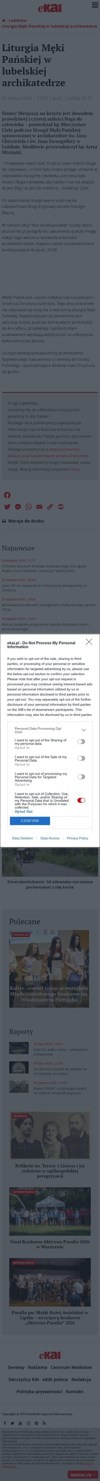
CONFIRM (30, 821)
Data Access (50, 838)
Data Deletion (22, 838)
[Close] (90, 643)
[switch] (81, 741)
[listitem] (50, 730)
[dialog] (50, 740)
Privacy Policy (77, 838)
